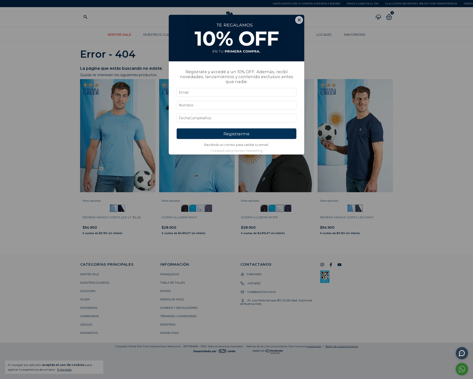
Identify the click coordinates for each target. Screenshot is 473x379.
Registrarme (236, 133)
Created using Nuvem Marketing (236, 151)
